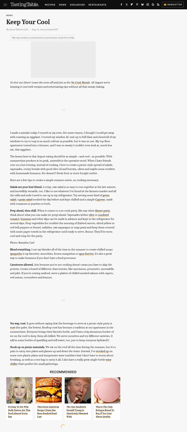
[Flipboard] (131, 5)
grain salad (25, 199)
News (62, 4)
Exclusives (77, 4)
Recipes (50, 4)
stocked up (102, 351)
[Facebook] (121, 5)
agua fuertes (86, 253)
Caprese (100, 199)
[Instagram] (147, 5)
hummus (26, 219)
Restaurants (97, 4)
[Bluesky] (142, 5)
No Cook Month (80, 82)
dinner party (102, 210)
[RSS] (158, 5)
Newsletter (174, 4)
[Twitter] (126, 5)
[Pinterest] (137, 5)
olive (91, 215)
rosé (12, 327)
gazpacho (16, 253)
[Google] (152, 5)
